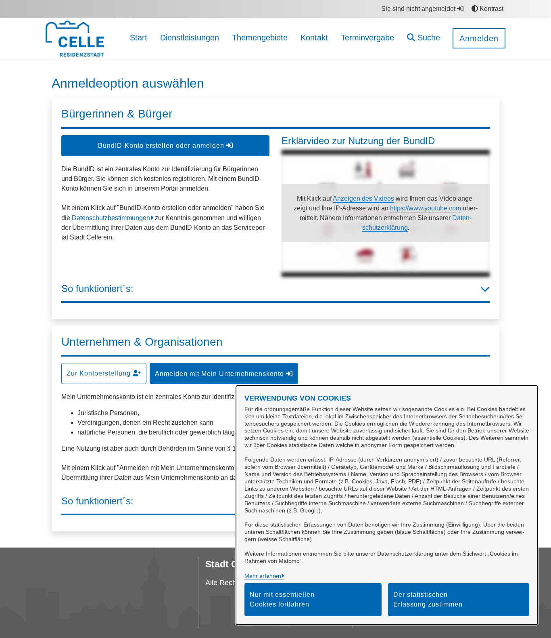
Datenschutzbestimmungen (111, 217)
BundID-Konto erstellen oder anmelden (162, 145)
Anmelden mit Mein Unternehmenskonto (220, 373)
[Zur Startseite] (75, 38)
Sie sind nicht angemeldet (419, 8)
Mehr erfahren (262, 576)
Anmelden (479, 38)
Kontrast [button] (490, 8)
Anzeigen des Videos (363, 198)
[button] (424, 38)
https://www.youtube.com (425, 208)
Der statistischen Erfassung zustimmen (428, 599)
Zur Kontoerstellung (100, 373)
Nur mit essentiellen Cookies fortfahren (282, 599)
